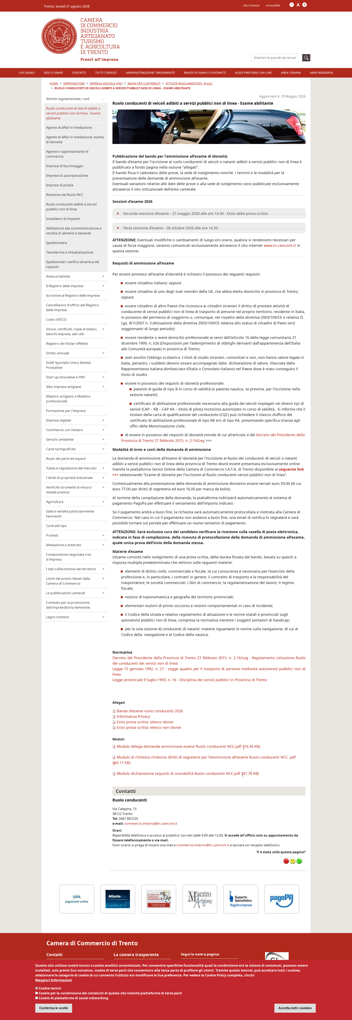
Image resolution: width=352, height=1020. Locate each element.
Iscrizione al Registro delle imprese (73, 295)
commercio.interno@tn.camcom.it (150, 823)
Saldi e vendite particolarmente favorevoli (70, 513)
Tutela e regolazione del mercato (71, 468)
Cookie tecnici (50, 988)
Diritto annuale (57, 353)
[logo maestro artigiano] (199, 898)
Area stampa (291, 72)
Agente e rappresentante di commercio (67, 154)
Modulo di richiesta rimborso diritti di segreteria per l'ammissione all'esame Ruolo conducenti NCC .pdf (206, 757)
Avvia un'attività (58, 276)
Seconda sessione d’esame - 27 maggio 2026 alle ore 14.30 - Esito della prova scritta (195, 213)
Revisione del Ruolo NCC (64, 194)
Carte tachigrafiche (61, 449)
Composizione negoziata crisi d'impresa (68, 557)
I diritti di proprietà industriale (69, 477)
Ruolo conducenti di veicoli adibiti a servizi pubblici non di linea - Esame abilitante (73, 113)
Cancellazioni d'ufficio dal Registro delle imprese (72, 307)
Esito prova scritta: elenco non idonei (149, 727)
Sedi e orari (53, 72)
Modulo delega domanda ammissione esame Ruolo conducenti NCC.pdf (179, 746)
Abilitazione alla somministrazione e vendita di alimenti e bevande (73, 230)
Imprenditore (74, 83)
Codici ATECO (56, 319)
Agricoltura (54, 502)
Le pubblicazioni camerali (65, 593)
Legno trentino (57, 617)
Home (54, 83)
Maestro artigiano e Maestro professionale (68, 398)
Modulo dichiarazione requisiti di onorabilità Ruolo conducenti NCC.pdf (178, 773)
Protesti (52, 535)
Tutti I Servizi (106, 72)
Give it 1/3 (286, 861)
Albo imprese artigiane (63, 386)
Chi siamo (27, 72)
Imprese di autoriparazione (67, 175)
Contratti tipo (56, 526)
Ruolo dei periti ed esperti (66, 458)
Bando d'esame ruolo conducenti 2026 (150, 710)
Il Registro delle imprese (64, 286)
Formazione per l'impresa (66, 410)
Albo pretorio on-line (253, 72)
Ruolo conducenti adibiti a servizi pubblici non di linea (71, 206)
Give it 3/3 (299, 861)
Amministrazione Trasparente (150, 72)
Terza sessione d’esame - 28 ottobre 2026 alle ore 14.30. (171, 227)
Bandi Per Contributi (144, 83)
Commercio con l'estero (64, 430)
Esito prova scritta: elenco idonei (145, 721)
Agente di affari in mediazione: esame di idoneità (75, 139)
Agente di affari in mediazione (69, 127)
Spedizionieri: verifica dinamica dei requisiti (72, 264)
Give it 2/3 (292, 861)
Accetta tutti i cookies (295, 1008)
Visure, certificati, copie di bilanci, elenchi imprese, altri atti (71, 331)
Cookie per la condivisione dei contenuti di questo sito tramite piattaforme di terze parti (110, 993)
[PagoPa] (281, 898)
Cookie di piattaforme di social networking (73, 998)
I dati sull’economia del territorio (71, 569)
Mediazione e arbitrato (63, 545)
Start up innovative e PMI (65, 377)
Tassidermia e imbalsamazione (69, 252)
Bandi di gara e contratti (205, 72)
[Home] (81, 20)
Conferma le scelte (53, 1008)
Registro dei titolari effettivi (67, 343)
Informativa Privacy (133, 716)
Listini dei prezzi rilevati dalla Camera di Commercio (68, 581)
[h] (306, 57)
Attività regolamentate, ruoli (67, 99)
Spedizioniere (56, 242)
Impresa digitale (58, 420)
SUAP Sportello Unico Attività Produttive (68, 365)
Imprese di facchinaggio (64, 166)
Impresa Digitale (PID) (106, 83)
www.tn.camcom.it (280, 245)
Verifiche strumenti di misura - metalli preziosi (69, 489)
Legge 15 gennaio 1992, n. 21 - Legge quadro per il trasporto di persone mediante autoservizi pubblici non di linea (209, 671)
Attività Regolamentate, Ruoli (189, 83)
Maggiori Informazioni (53, 980)
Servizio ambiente (60, 439)
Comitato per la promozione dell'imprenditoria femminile (68, 605)
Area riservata (321, 72)
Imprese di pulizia (59, 185)
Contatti (79, 72)
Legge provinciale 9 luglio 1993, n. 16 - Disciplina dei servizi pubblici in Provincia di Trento (189, 679)
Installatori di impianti (63, 218)
